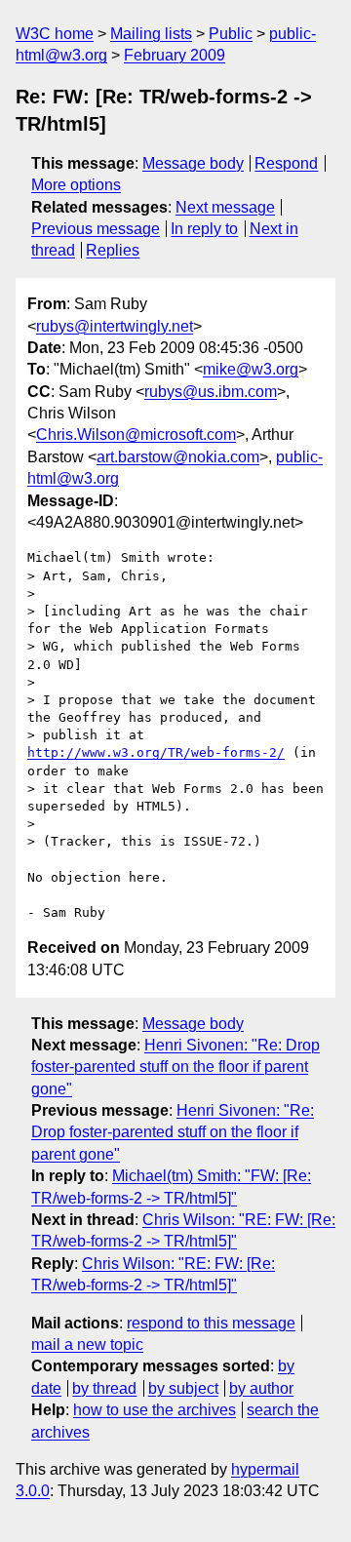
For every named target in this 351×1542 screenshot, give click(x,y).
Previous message (95, 228)
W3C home (55, 33)
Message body (193, 163)
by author (261, 1388)
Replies (112, 250)
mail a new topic (87, 1344)
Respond (286, 163)
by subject (183, 1388)
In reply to (204, 228)
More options (76, 185)
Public (231, 33)
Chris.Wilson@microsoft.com (136, 434)
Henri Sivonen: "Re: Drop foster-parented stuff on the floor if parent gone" (175, 1067)
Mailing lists (151, 33)
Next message (225, 207)
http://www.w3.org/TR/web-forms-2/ (156, 752)
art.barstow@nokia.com (178, 457)
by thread (104, 1388)
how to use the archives (154, 1410)
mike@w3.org (250, 369)
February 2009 (174, 55)
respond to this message (211, 1323)
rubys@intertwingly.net (114, 326)
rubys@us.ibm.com (210, 391)
